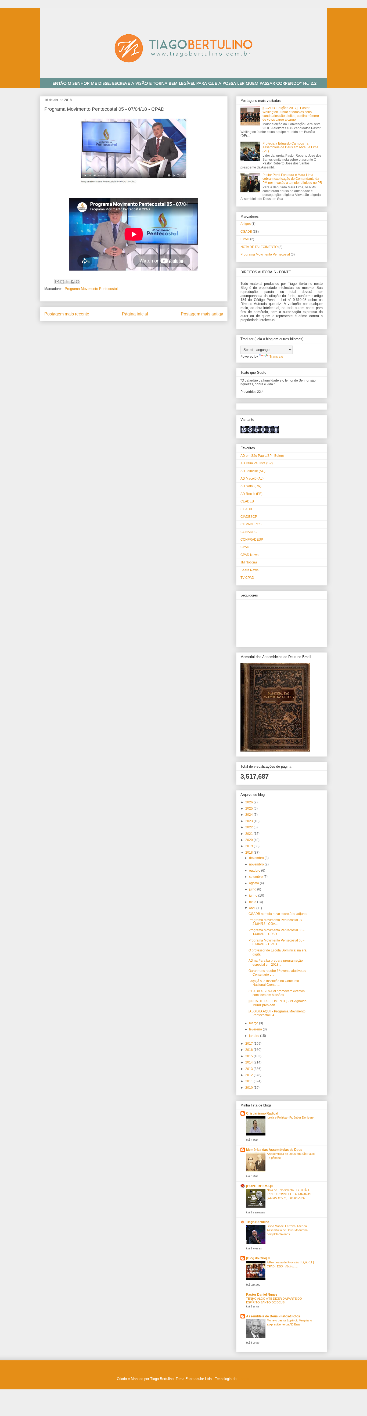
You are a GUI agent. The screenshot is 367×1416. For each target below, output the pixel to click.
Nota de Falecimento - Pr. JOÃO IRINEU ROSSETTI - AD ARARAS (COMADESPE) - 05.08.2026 (289, 1194)
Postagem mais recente (66, 314)
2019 (249, 846)
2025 (249, 808)
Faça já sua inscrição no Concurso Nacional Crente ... (274, 983)
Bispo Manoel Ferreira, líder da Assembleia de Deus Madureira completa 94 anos (287, 1230)
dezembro (257, 858)
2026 (249, 802)
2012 (249, 1075)
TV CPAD (247, 578)
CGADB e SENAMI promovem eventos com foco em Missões (277, 993)
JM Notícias (248, 562)
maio (253, 902)
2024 (249, 815)
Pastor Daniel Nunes (262, 1294)
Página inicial (135, 314)
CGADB (246, 231)
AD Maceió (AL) (252, 478)
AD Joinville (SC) (252, 471)
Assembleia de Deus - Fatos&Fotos (273, 1316)
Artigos (245, 224)
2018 (249, 852)
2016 (249, 1050)
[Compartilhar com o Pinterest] (77, 281)
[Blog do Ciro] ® (258, 1258)
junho (253, 895)
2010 (249, 1088)
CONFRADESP (251, 539)
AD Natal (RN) (250, 486)
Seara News (249, 570)
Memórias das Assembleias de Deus (274, 1150)
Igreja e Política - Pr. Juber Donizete (290, 1117)
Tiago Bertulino (257, 1222)
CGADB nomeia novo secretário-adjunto (278, 914)
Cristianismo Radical (262, 1113)
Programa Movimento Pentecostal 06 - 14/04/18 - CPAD (276, 932)
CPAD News (249, 555)
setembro (256, 877)
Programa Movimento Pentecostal (91, 289)
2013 (249, 1069)
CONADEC (248, 532)
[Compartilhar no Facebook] (72, 281)
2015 (249, 1056)
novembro (257, 864)
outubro (255, 870)
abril (252, 908)
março (254, 1023)
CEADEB (247, 501)
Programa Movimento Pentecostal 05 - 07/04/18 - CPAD (276, 942)
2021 (249, 834)
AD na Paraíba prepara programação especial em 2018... (276, 962)
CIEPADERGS (250, 524)
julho (253, 889)
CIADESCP (248, 517)
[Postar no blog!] (62, 281)
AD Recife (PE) (251, 494)
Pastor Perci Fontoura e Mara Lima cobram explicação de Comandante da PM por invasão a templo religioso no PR (292, 179)
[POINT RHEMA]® (259, 1186)
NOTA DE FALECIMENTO (259, 247)
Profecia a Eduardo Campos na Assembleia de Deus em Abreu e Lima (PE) (290, 147)
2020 (249, 840)
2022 (249, 827)
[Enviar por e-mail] (57, 281)
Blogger (243, 1379)
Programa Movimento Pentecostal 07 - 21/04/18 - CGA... (276, 922)
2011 (249, 1081)
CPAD (244, 239)
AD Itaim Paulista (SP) (256, 463)
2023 (249, 821)
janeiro (254, 1036)
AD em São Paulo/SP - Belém (262, 456)
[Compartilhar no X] (67, 281)
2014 (249, 1062)
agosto (254, 883)
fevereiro (256, 1029)
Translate (276, 356)
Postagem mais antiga (202, 314)
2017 (249, 1043)
